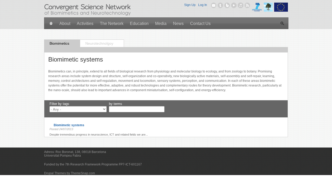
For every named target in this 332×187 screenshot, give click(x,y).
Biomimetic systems (69, 125)
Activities (85, 23)
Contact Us (200, 23)
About (64, 23)
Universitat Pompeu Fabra (62, 155)
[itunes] (240, 5)
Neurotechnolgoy (99, 43)
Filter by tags (59, 104)
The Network (111, 23)
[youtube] (234, 5)
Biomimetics (59, 43)
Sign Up (190, 5)
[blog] (227, 5)
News (178, 23)
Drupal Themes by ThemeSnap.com (69, 173)
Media (161, 23)
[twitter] (220, 5)
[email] (213, 5)
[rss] (247, 5)
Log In (202, 5)
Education (139, 23)
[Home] (51, 23)
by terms (115, 104)
